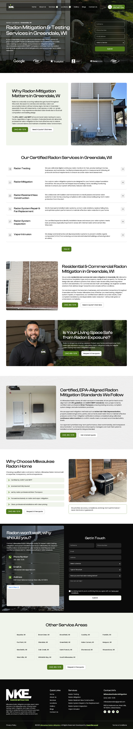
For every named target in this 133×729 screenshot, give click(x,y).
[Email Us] (10, 567)
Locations (15, 23)
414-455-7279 (19, 560)
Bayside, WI (21, 635)
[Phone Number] (10, 557)
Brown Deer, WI (43, 635)
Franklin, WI (107, 635)
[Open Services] (57, 7)
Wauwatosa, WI (109, 650)
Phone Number (21, 557)
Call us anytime (117, 6)
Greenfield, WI (65, 642)
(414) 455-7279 (118, 8)
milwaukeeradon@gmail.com (24, 570)
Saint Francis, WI (66, 650)
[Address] (10, 577)
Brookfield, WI (65, 635)
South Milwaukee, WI (67, 657)
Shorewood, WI (87, 650)
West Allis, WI (22, 657)
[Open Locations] (70, 7)
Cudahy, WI (85, 635)
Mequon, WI (107, 642)
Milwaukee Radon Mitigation (50, 725)
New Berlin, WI (22, 650)
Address (18, 577)
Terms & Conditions (119, 725)
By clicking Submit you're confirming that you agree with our (94, 592)
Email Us (17, 567)
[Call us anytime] (110, 7)
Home (8, 23)
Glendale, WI (43, 642)
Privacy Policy (11, 725)
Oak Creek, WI (43, 650)
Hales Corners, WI (87, 642)
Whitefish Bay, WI (44, 657)
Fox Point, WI (21, 642)
